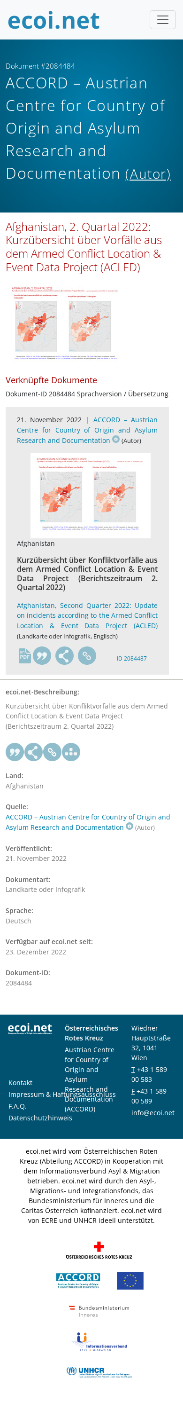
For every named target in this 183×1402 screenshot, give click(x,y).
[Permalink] (87, 655)
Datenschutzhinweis (40, 1117)
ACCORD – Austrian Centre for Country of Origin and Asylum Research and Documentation (87, 429)
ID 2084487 (132, 658)
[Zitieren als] (42, 655)
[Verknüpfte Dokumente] (71, 752)
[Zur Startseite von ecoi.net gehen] (54, 19)
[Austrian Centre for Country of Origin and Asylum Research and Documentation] (78, 1280)
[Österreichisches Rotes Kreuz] (99, 1249)
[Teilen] (64, 655)
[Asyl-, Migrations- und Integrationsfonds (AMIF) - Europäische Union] (130, 1280)
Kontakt (20, 1082)
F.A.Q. (17, 1106)
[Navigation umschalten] (163, 19)
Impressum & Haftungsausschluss (62, 1094)
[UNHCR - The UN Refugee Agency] (99, 1371)
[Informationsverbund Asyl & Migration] (99, 1341)
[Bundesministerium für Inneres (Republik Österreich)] (99, 1310)
